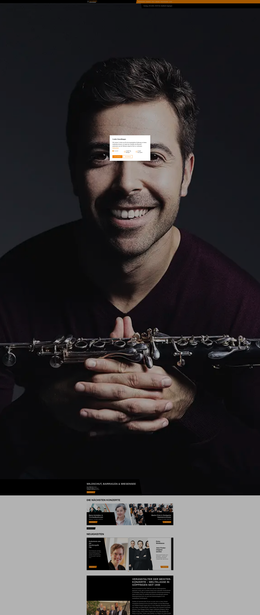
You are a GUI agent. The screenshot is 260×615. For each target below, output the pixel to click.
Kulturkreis (148, 1)
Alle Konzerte (90, 528)
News (153, 1)
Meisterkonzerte (141, 1)
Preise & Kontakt (164, 1)
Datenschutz (115, 148)
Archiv (170, 1)
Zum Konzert (90, 492)
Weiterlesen (92, 566)
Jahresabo (157, 1)
